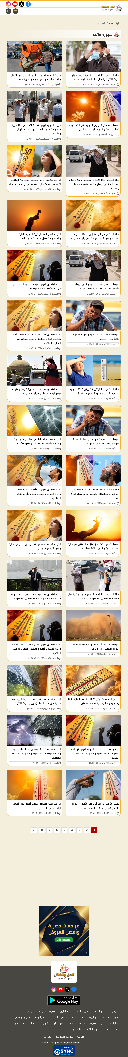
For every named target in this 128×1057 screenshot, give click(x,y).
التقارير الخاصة (83, 1011)
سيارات (33, 1023)
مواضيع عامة (61, 1017)
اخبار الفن (31, 1011)
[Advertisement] (64, 880)
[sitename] (64, 972)
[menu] (15, 11)
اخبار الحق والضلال (110, 1023)
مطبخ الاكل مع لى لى (64, 1023)
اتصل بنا (48, 1037)
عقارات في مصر (111, 1029)
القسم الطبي (66, 1011)
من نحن (80, 1037)
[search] (9, 11)
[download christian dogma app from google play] (64, 1000)
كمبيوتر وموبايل (22, 1017)
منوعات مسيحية (111, 1017)
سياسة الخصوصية (64, 1037)
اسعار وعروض (19, 1023)
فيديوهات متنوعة (47, 1011)
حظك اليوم (77, 1029)
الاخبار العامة (100, 1011)
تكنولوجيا (44, 1023)
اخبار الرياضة (93, 1017)
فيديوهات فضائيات (88, 1023)
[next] (34, 830)
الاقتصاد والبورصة (42, 1017)
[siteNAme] (112, 8)
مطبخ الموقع (77, 1017)
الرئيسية (114, 23)
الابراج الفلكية (93, 1029)
